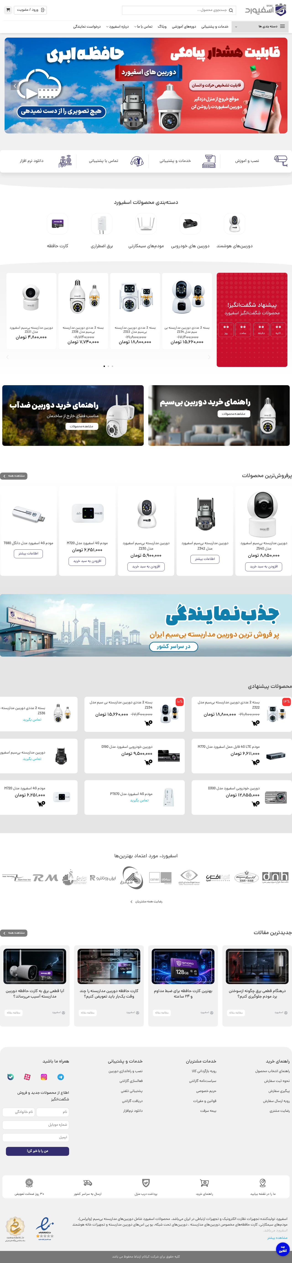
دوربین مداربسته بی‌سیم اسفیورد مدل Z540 (263, 546)
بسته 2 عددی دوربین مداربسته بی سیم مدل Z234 (186, 330)
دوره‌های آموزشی (184, 27)
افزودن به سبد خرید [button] (264, 566)
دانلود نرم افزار (31, 161)
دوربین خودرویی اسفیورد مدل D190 (127, 747)
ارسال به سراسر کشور (88, 1194)
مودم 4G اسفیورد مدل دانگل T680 (28, 543)
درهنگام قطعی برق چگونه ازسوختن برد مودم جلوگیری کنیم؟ (257, 994)
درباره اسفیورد (119, 27)
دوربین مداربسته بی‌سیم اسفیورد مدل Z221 (31, 330)
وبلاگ (162, 27)
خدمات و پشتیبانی (214, 27)
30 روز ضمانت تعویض (29, 1194)
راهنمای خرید (204, 1194)
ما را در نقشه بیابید (263, 1194)
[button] (8, 10)
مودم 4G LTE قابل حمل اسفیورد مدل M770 (229, 747)
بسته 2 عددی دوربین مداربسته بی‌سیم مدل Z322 (135, 330)
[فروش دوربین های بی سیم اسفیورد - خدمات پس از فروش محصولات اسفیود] (266, 10)
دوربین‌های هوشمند (234, 246)
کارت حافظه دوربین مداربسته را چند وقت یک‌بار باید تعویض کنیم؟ (109, 994)
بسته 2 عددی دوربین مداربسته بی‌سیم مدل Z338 (83, 330)
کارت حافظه (57, 246)
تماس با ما (144, 27)
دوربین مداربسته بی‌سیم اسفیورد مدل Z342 (205, 546)
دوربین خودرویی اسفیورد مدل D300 (234, 788)
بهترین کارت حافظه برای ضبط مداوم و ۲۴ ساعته (183, 994)
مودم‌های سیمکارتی (146, 246)
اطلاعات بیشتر (205, 559)
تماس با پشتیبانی (103, 161)
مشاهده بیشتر (277, 1238)
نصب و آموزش (247, 161)
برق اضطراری (102, 246)
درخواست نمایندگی (87, 27)
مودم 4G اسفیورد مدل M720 (87, 543)
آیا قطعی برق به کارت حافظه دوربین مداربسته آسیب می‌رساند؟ (35, 994)
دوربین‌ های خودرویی (190, 246)
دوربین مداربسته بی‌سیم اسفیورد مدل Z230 (146, 546)
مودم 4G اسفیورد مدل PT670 (131, 794)
